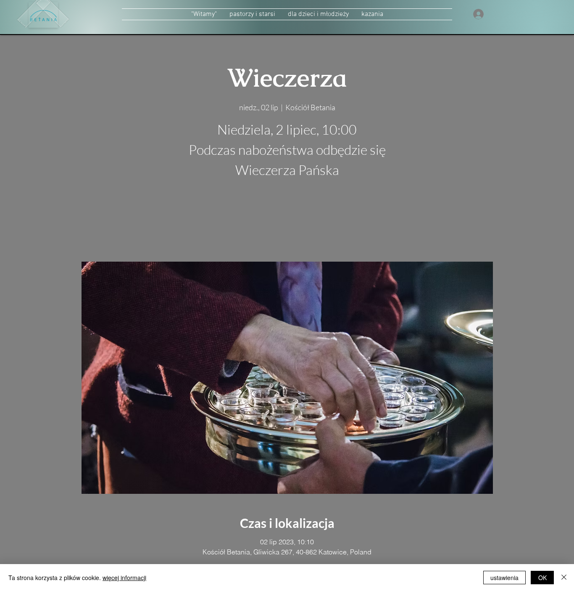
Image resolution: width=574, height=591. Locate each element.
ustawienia (504, 577)
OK (542, 577)
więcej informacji (124, 577)
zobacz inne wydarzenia (287, 222)
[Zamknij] (564, 577)
